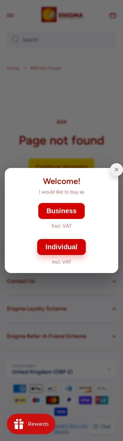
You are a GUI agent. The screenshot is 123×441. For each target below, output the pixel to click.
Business (61, 211)
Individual (61, 247)
